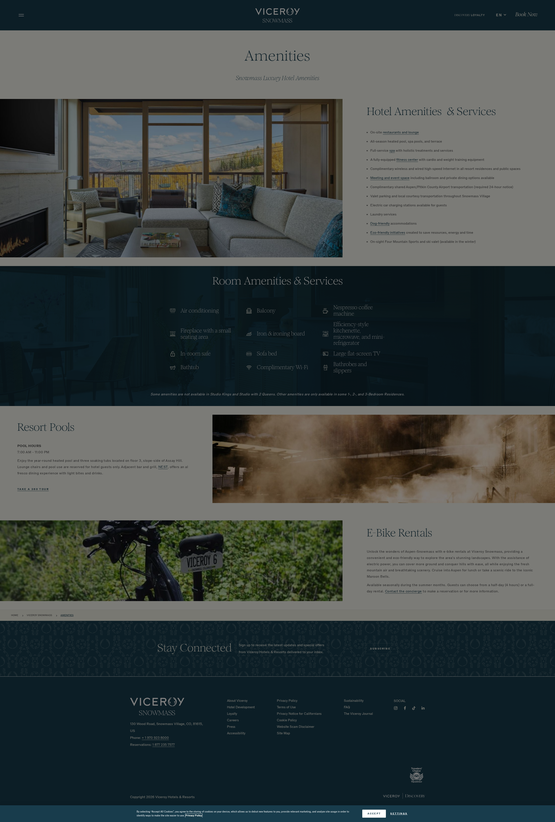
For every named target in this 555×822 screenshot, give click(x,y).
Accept (374, 813)
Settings (398, 813)
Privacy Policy (194, 815)
